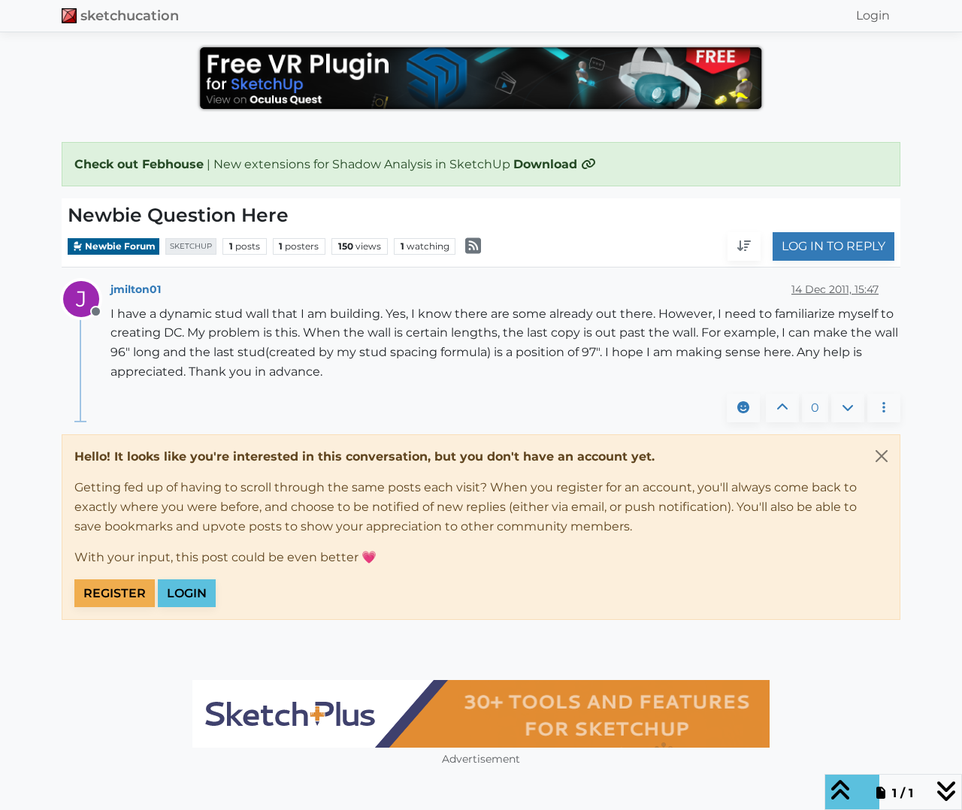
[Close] (882, 456)
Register (114, 593)
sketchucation (129, 15)
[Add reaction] (743, 408)
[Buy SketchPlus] (481, 714)
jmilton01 (135, 289)
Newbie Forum (119, 246)
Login (187, 593)
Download (547, 164)
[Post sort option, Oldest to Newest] (744, 247)
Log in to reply (833, 247)
